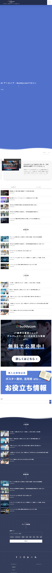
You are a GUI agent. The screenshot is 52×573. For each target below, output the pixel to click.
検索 (2, 399)
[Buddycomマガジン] (11, 2)
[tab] (13, 187)
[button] (49, 2)
